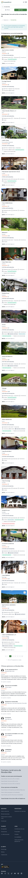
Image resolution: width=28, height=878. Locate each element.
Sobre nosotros (5, 811)
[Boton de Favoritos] (25, 38)
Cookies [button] (17, 834)
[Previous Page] (8, 656)
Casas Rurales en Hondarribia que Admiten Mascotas (13, 790)
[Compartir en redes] (23, 2)
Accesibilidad (18, 837)
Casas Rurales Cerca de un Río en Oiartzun (10, 783)
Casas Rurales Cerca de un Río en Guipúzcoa (13, 798)
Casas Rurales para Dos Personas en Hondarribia (12, 794)
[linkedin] (21, 874)
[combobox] (14, 6)
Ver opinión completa (6, 681)
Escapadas (4, 829)
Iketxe (2, 706)
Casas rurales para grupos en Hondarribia (10, 792)
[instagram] (5, 874)
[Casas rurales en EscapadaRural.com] (6, 2)
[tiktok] (12, 874)
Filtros (8, 9)
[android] (14, 867)
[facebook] (2, 874)
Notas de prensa (5, 814)
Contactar (3, 821)
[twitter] (8, 874)
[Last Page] (22, 656)
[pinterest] (18, 874)
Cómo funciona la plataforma (19, 840)
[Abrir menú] (26, 2)
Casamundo (4, 854)
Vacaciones (4, 831)
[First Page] (6, 656)
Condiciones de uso (19, 829)
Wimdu (2, 852)
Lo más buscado (5, 834)
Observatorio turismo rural (6, 817)
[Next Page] (20, 656)
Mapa (21, 9)
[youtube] (15, 874)
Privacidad (17, 831)
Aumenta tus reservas (20, 811)
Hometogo (3, 849)
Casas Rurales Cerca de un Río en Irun (9, 781)
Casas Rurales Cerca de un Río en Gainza (10, 778)
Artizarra (3, 674)
